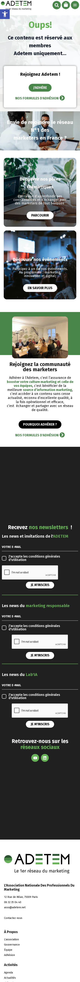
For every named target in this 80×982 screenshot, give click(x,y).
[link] (5, 14)
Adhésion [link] (9, 955)
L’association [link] (11, 939)
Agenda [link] (8, 972)
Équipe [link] (8, 949)
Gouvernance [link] (12, 944)
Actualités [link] (10, 977)
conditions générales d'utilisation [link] (34, 558)
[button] (56, 5)
